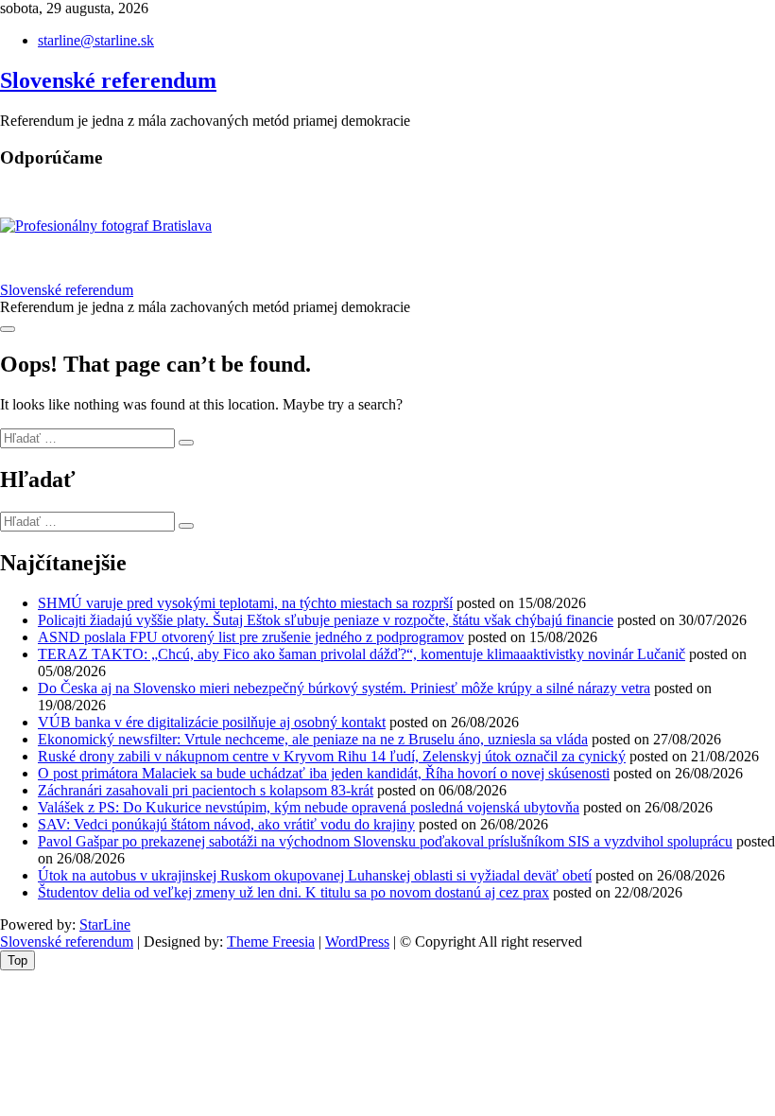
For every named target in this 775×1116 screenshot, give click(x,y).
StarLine (104, 924)
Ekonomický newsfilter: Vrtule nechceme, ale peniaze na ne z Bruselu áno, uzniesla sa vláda (313, 739)
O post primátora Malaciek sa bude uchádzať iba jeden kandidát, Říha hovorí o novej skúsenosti (324, 773)
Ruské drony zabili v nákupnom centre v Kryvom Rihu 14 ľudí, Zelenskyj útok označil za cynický (332, 756)
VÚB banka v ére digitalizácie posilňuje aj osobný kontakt (212, 722)
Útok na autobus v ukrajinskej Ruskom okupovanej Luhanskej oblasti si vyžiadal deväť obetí (315, 875)
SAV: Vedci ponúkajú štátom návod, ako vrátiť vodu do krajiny (226, 824)
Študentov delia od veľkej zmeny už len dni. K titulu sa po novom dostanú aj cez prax (293, 892)
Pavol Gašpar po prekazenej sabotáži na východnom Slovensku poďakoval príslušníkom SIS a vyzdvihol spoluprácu (385, 841)
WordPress (357, 941)
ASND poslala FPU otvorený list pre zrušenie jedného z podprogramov (251, 637)
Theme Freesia (271, 941)
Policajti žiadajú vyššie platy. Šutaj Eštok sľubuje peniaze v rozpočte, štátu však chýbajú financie (325, 620)
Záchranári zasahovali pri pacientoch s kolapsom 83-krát (205, 790)
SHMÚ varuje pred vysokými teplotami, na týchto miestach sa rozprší (245, 603)
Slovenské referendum (108, 80)
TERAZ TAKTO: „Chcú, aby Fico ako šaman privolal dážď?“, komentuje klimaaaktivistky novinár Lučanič (361, 654)
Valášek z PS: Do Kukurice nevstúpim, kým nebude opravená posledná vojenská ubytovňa (308, 807)
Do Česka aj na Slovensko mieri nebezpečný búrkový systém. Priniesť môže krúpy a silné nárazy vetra (344, 688)
